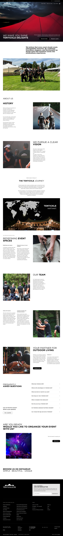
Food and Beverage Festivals (22, 504)
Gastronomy (19, 516)
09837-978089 (33, 527)
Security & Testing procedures (37, 509)
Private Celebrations (6, 504)
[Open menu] (60, 4)
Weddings (5, 506)
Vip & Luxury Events (6, 513)
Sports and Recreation (7, 514)
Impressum (15, 534)
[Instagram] (44, 527)
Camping (4, 518)
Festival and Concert (6, 519)
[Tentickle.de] (7, 3)
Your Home (5, 509)
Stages (18, 514)
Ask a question (7, 412)
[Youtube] (46, 527)
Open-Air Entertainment (7, 511)
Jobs (48, 506)
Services (33, 508)
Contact (48, 509)
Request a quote (55, 38)
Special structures (20, 518)
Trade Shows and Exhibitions (22, 506)
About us (49, 504)
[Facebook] (42, 527)
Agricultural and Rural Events (22, 508)
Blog (48, 508)
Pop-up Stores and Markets (21, 513)
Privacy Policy (11, 534)
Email (4, 529)
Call (29, 529)
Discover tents (44, 38)
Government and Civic (21, 509)
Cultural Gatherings (6, 516)
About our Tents (50, 3)
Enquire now (37, 368)
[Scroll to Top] (61, 531)
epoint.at (59, 534)
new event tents (19, 519)
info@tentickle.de (33, 526)
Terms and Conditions (6, 534)
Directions (19, 529)
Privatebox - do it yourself (37, 506)
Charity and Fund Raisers (21, 511)
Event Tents (43, 3)
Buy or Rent (56, 3)
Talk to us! (56, 441)
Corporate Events (6, 508)
